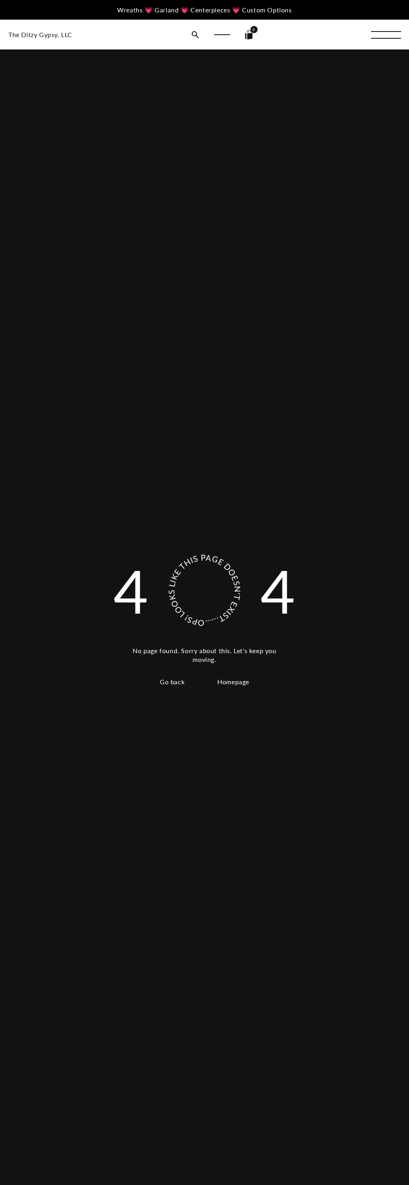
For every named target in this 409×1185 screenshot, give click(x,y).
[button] (195, 34)
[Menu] (386, 34)
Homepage (233, 681)
